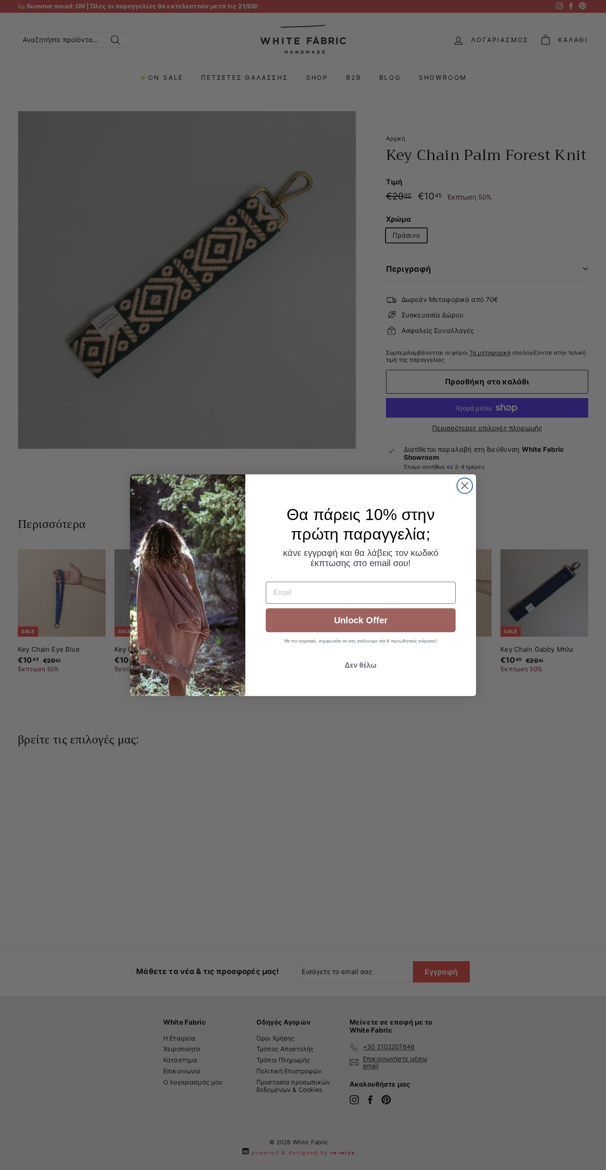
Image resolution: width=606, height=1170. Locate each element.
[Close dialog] (464, 485)
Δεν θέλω (361, 665)
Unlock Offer (361, 620)
